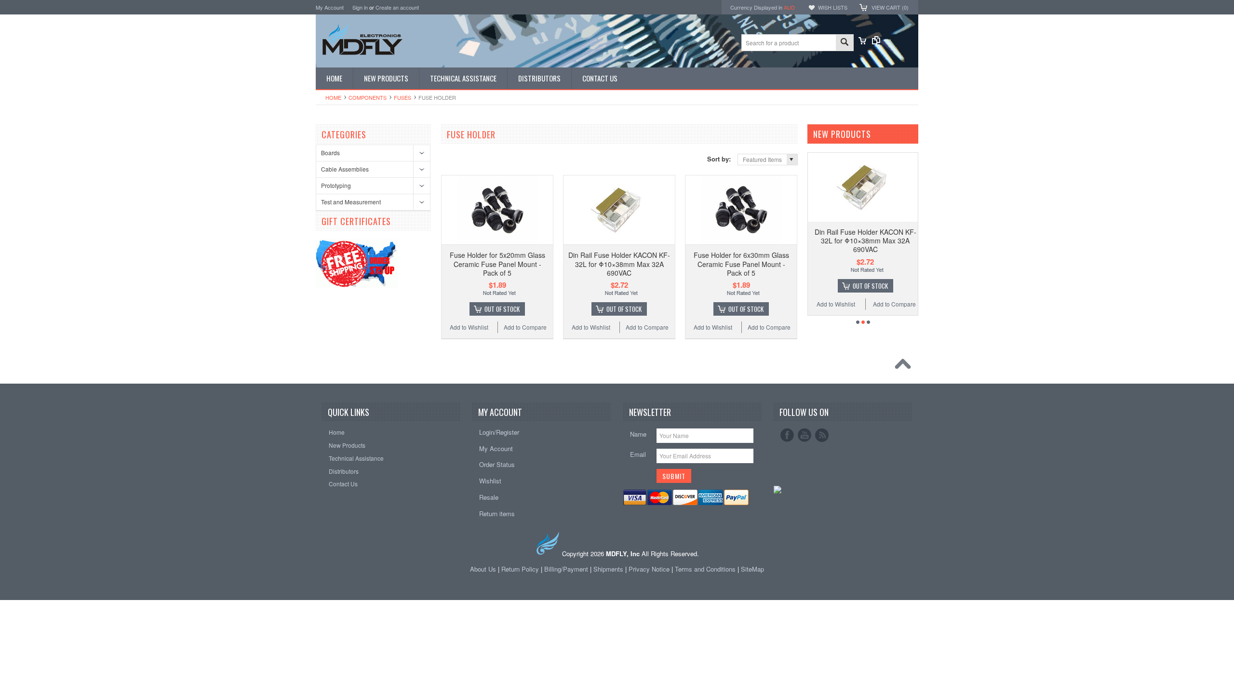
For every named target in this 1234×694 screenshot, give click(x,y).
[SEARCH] (844, 43)
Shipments (608, 569)
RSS (822, 435)
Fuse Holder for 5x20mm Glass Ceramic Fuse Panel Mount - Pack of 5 (497, 263)
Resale (488, 497)
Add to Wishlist (469, 327)
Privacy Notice (649, 569)
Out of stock (502, 309)
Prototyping (336, 185)
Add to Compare (525, 327)
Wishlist (490, 480)
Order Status (497, 464)
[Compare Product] (876, 41)
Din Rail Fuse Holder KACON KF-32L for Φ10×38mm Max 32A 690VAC (619, 263)
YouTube (804, 435)
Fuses (402, 97)
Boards (330, 152)
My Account (330, 7)
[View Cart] (862, 41)
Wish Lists (832, 7)
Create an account (397, 7)
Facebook (787, 435)
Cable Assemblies (345, 169)
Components (368, 97)
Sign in (360, 7)
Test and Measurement (351, 202)
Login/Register (499, 432)
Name (638, 434)
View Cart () (890, 7)
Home (333, 97)
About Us (483, 569)
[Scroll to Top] (905, 366)
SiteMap (752, 569)
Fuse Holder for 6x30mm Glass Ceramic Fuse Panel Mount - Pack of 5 (741, 263)
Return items (497, 513)
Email (638, 454)
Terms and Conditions (706, 569)
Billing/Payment (566, 569)
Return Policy (520, 569)
